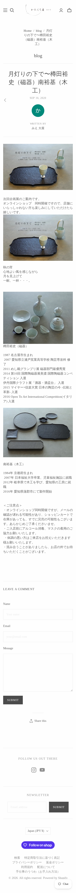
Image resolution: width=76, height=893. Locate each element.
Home (28, 30)
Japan (36, 830)
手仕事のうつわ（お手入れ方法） (38, 871)
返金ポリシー (55, 862)
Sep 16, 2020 (38, 98)
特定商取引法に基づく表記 (42, 857)
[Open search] (12, 10)
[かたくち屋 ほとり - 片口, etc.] (38, 9)
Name (6, 603)
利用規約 (27, 867)
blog (39, 30)
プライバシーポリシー (27, 862)
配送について (46, 867)
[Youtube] (42, 769)
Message (8, 648)
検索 (17, 857)
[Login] (61, 10)
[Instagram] (33, 769)
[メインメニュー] (5, 10)
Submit (59, 807)
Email (6, 626)
